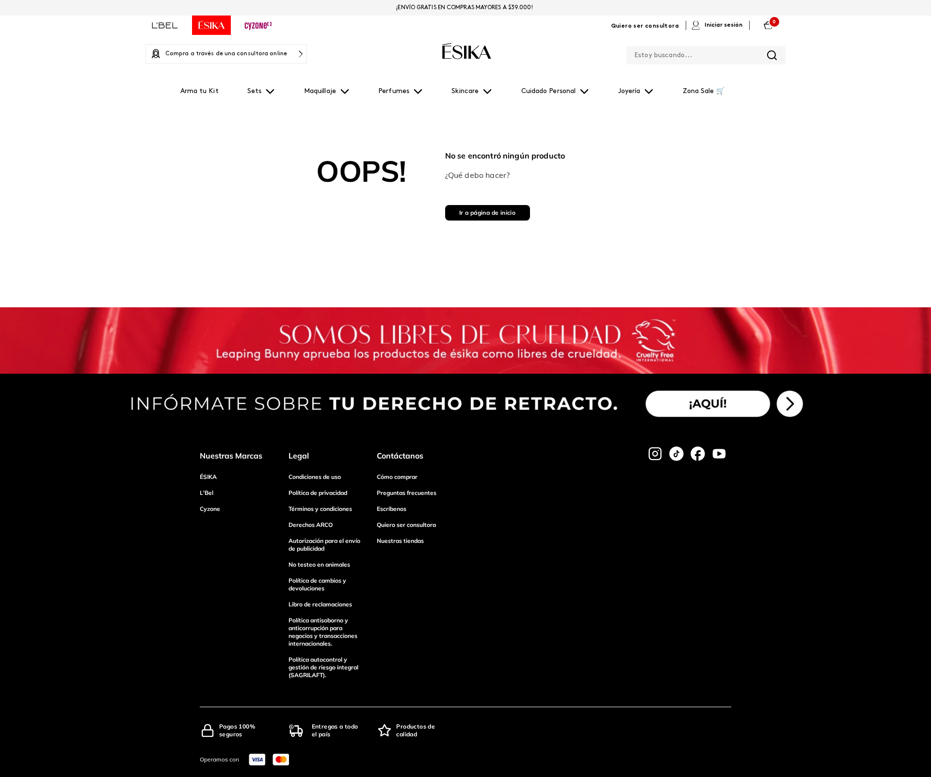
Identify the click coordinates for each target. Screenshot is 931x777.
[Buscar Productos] (772, 55)
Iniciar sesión (723, 25)
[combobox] (706, 53)
